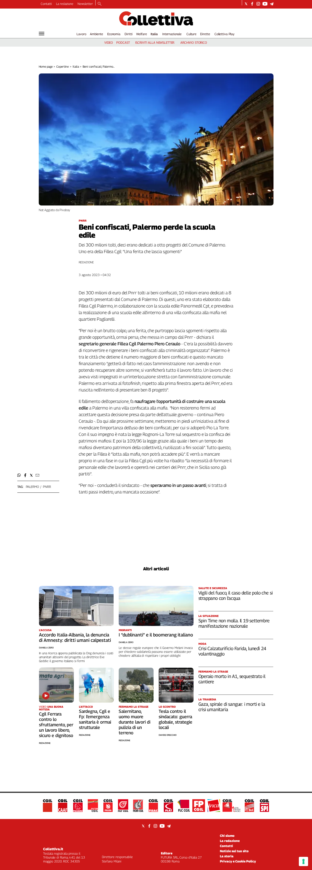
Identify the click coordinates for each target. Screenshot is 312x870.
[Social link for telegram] (271, 4)
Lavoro (81, 34)
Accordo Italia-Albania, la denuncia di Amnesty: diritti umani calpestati (75, 637)
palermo (32, 487)
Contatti (46, 4)
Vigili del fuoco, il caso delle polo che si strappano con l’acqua (235, 595)
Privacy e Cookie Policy (238, 861)
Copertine (62, 66)
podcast (123, 42)
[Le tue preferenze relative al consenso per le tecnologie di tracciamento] (303, 861)
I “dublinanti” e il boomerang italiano (156, 634)
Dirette (205, 34)
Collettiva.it (53, 849)
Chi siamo (227, 836)
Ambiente (96, 34)
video (108, 42)
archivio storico (193, 42)
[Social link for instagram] (258, 4)
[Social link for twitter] (246, 4)
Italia (154, 34)
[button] (19, 475)
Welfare (141, 34)
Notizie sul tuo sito (234, 851)
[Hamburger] (41, 33)
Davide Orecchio (167, 735)
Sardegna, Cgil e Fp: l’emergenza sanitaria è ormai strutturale (95, 719)
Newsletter (85, 4)
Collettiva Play (224, 34)
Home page (46, 66)
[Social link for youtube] (265, 4)
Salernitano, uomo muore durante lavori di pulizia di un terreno (134, 722)
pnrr (47, 487)
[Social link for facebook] (252, 4)
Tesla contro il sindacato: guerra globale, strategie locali (175, 719)
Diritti (128, 34)
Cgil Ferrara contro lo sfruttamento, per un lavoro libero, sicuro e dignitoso (56, 724)
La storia (227, 856)
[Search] (99, 4)
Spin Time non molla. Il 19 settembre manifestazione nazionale (234, 623)
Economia (113, 34)
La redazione (64, 4)
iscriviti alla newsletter (155, 42)
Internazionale (172, 34)
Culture (191, 34)
